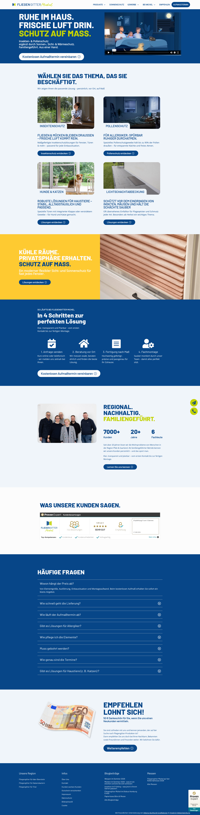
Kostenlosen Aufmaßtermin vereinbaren (49, 56)
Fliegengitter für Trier (28, 787)
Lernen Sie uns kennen (118, 466)
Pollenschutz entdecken (119, 153)
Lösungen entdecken (51, 222)
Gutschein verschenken (71, 790)
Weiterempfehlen (118, 748)
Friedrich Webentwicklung (180, 813)
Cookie (64, 805)
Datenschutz (67, 798)
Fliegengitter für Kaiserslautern (32, 783)
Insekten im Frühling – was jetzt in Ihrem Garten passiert (121, 787)
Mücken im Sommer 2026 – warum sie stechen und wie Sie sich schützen (119, 783)
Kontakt (65, 783)
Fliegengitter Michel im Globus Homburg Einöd (121, 792)
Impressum (66, 794)
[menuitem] (99, 5)
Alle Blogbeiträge (112, 800)
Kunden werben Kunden (71, 787)
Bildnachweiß (67, 802)
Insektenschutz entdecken (54, 153)
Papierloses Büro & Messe (115, 796)
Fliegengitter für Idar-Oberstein (32, 779)
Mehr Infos (152, 537)
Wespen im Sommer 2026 (115, 779)
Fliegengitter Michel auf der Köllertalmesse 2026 (158, 780)
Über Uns (65, 779)
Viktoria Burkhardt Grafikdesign (155, 813)
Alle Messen (152, 784)
